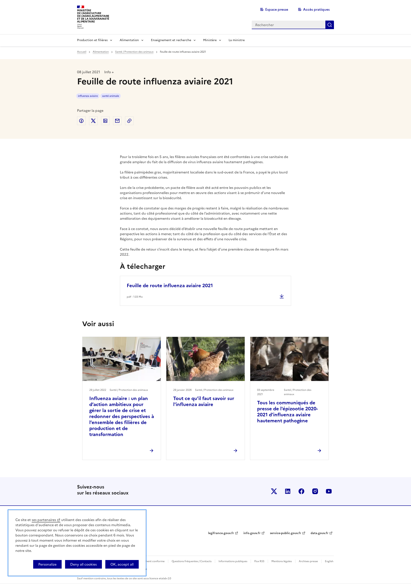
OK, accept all (122, 564)
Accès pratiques (316, 9)
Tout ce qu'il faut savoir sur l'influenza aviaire (203, 401)
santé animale (110, 96)
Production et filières (92, 40)
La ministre (237, 40)
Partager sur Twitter (93, 121)
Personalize (47, 564)
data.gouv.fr (319, 533)
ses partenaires (44, 519)
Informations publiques (233, 561)
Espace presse (276, 9)
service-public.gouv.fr (285, 533)
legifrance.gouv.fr (221, 533)
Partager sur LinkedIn (105, 121)
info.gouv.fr (252, 533)
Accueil (81, 52)
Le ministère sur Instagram (315, 491)
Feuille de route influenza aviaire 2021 (170, 285)
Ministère (210, 40)
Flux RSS (259, 561)
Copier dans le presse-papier (129, 121)
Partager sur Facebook (81, 121)
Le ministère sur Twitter (274, 491)
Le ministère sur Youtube (329, 491)
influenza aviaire (88, 96)
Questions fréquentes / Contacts (191, 561)
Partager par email (117, 121)
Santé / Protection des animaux (134, 52)
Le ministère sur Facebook (301, 491)
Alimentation (129, 40)
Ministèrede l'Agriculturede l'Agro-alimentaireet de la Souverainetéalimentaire (93, 16)
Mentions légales (281, 561)
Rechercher (329, 25)
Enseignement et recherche (171, 40)
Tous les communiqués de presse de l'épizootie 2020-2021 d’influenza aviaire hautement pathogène (287, 411)
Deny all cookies (83, 564)
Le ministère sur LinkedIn (288, 491)
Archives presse (308, 561)
